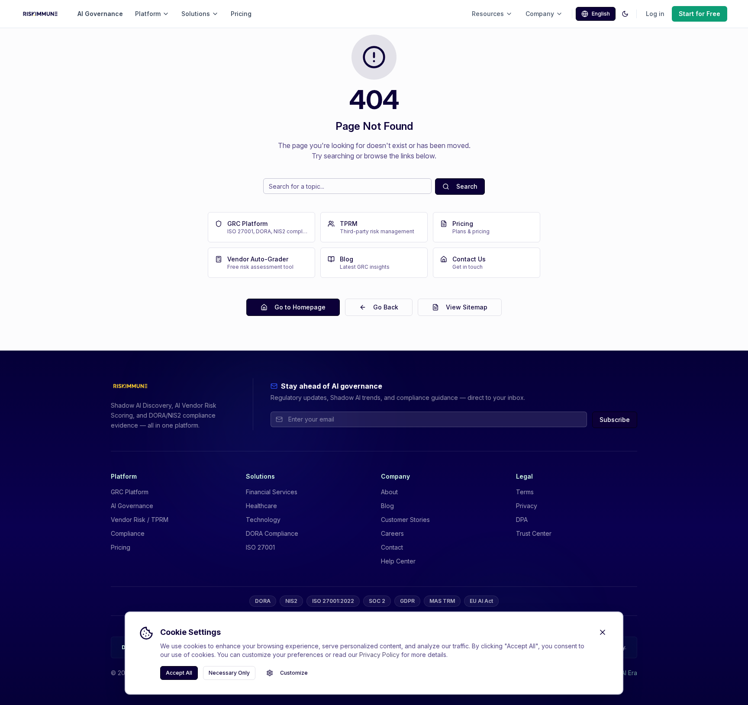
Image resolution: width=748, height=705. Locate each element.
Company (540, 13)
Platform (148, 13)
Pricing (241, 13)
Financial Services (271, 492)
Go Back (385, 307)
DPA (522, 519)
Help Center (398, 561)
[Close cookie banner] (602, 632)
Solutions (195, 13)
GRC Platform (129, 492)
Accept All (179, 673)
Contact (392, 547)
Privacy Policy (379, 654)
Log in (655, 13)
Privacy (526, 505)
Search (466, 186)
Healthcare (261, 505)
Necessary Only (229, 673)
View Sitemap (466, 307)
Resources (488, 13)
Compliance (128, 533)
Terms (525, 492)
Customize (294, 673)
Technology (263, 519)
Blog (387, 505)
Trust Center (533, 533)
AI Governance (100, 13)
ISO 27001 (260, 547)
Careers (392, 533)
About (389, 492)
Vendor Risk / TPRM (139, 519)
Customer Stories (405, 519)
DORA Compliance (272, 533)
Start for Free (699, 13)
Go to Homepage (300, 307)
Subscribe (615, 419)
